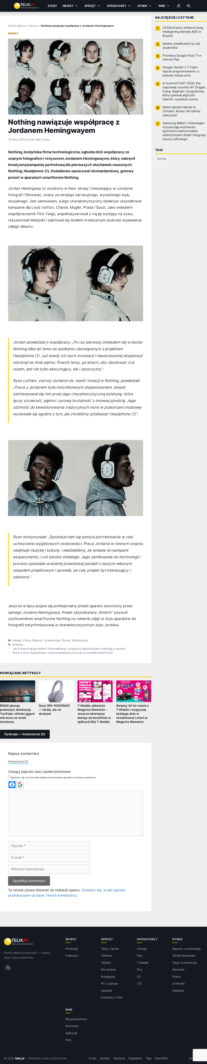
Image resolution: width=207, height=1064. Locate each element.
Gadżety (106, 990)
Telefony (106, 955)
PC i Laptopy (109, 983)
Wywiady (178, 969)
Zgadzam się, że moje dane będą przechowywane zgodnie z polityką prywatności (53, 777)
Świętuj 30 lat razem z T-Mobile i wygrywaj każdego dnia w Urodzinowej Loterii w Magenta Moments (132, 713)
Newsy (68, 5)
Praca (27, 640)
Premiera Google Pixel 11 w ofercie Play (182, 57)
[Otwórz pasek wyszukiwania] (188, 6)
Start (52, 5)
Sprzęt (90, 5)
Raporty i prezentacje (46, 640)
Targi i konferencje (184, 962)
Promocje (71, 948)
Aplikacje (71, 1033)
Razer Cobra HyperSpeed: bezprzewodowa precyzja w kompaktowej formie (62, 652)
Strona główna (17, 25)
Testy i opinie (109, 948)
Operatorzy (116, 5)
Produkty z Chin (111, 997)
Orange (142, 948)
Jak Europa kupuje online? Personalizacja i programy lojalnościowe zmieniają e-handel (68, 648)
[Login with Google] (19, 784)
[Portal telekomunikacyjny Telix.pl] (19, 942)
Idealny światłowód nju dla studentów (181, 46)
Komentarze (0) (18, 761)
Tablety (106, 962)
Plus (139, 969)
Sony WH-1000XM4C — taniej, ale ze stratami (54, 710)
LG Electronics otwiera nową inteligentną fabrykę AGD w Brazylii (183, 32)
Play (140, 955)
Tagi (148, 1058)
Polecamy (71, 955)
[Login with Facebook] (12, 784)
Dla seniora (108, 969)
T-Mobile (142, 962)
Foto (68, 1040)
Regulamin (135, 1058)
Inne (161, 5)
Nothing (17, 644)
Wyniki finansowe (183, 955)
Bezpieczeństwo (76, 1019)
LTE (139, 983)
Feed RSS (161, 1058)
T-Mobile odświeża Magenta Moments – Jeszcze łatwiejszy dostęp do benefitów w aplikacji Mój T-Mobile (94, 713)
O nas (92, 1058)
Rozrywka (72, 1026)
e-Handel (178, 983)
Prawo (176, 976)
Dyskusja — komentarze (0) (24, 734)
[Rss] (8, 967)
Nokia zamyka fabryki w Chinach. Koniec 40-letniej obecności (181, 111)
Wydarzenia (80, 640)
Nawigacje (108, 976)
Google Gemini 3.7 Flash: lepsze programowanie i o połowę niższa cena (181, 71)
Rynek (142, 5)
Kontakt (105, 1058)
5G (139, 976)
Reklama (178, 990)
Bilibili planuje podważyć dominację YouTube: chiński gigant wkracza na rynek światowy (17, 713)
